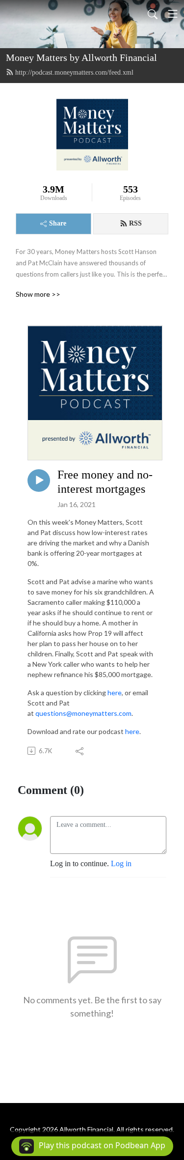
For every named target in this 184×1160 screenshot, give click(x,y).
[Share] (80, 750)
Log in (121, 863)
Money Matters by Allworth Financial (81, 57)
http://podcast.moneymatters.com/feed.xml (74, 72)
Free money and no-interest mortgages (105, 481)
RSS (135, 223)
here (114, 692)
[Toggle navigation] (172, 13)
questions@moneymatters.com (83, 713)
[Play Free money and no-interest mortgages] (38, 480)
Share (57, 223)
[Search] (152, 14)
